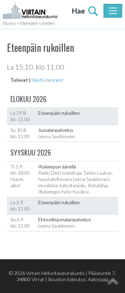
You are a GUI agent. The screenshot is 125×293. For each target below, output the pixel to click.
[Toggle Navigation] (112, 11)
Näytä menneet (48, 80)
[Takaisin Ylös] (113, 281)
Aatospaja (98, 279)
